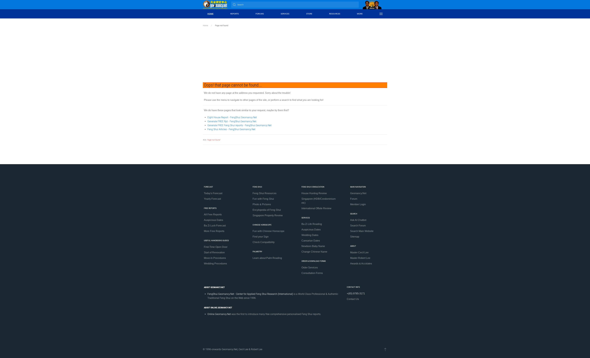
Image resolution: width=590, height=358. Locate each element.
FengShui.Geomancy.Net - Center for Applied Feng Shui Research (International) (250, 294)
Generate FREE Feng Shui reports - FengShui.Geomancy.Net (239, 125)
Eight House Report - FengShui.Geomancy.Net (232, 117)
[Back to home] (215, 4)
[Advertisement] (295, 54)
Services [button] (285, 13)
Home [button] (210, 13)
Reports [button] (234, 13)
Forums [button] (260, 13)
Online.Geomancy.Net (219, 314)
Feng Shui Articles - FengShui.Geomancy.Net (231, 129)
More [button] (360, 13)
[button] (381, 13)
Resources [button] (334, 13)
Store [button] (309, 13)
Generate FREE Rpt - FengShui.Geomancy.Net (231, 121)
